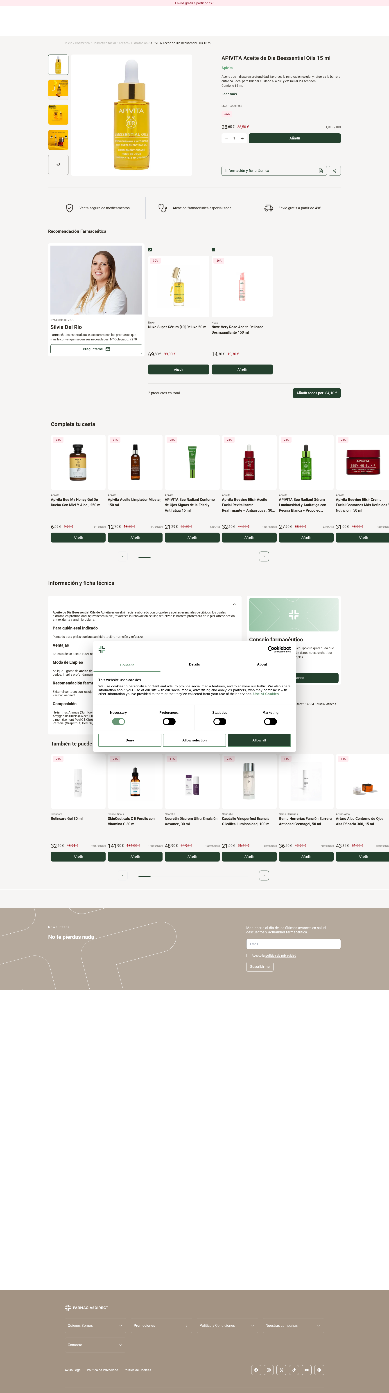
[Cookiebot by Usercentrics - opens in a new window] (271, 649)
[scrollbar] (193, 557)
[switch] (169, 721)
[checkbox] (150, 249)
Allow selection (194, 740)
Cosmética (82, 43)
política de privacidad (280, 955)
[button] (161, 1325)
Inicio (68, 43)
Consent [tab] (127, 665)
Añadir (178, 369)
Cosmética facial (104, 43)
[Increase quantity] (242, 138)
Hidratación (139, 43)
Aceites (123, 43)
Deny (130, 740)
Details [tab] (194, 664)
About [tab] (262, 664)
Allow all (259, 740)
